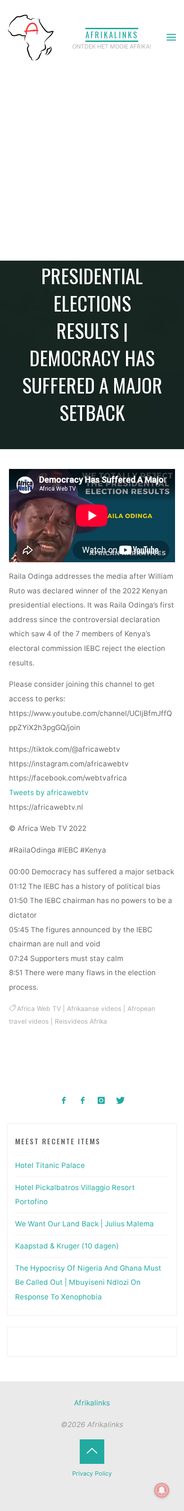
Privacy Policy (92, 1473)
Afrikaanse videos (94, 1008)
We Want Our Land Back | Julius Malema (84, 1223)
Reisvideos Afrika (81, 1022)
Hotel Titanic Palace (50, 1165)
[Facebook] (64, 1100)
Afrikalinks (111, 35)
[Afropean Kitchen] (83, 1100)
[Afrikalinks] (30, 37)
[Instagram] (101, 1100)
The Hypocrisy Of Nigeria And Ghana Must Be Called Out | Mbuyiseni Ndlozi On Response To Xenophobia (88, 1282)
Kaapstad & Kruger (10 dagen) (67, 1245)
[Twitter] (120, 1100)
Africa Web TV (39, 1008)
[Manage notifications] (161, 1490)
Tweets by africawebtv (49, 792)
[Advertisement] (92, 163)
